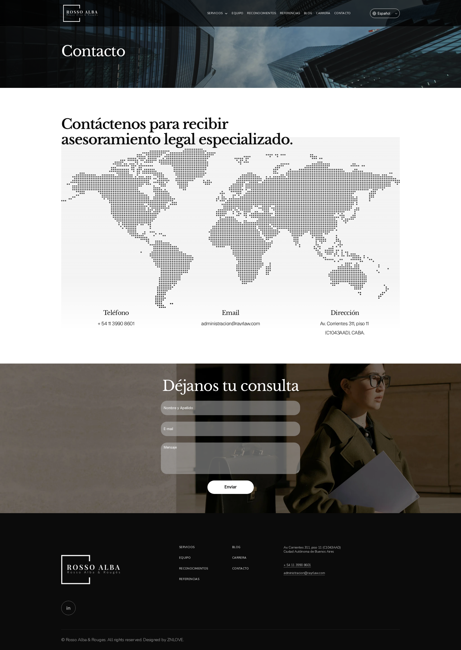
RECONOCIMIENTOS (261, 13)
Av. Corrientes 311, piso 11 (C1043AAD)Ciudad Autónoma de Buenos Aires (312, 549)
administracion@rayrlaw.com (230, 323)
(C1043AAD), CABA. (345, 332)
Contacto (240, 569)
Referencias (189, 579)
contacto (342, 13)
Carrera (239, 558)
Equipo (237, 13)
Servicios (186, 547)
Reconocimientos (193, 569)
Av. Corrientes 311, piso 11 (345, 323)
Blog (236, 547)
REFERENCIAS (290, 13)
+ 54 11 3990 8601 (116, 323)
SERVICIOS (215, 13)
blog (308, 13)
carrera (323, 13)
